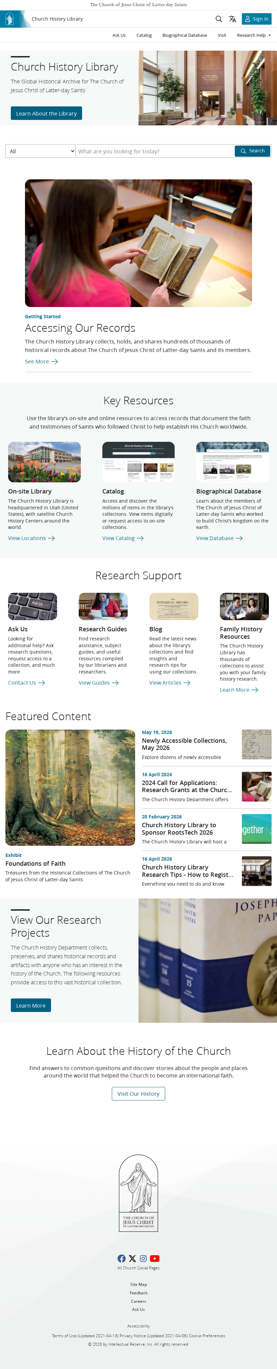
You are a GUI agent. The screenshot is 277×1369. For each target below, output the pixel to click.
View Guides (95, 682)
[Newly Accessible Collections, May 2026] (257, 744)
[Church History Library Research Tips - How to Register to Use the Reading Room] (257, 871)
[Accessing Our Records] (138, 243)
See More (37, 361)
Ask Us (18, 629)
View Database (215, 538)
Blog (155, 629)
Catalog (113, 491)
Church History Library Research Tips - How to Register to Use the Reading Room (188, 874)
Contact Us (22, 682)
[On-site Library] (44, 462)
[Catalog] (138, 462)
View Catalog (119, 538)
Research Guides (103, 629)
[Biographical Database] (232, 462)
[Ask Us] (32, 606)
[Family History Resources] (244, 606)
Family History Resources (241, 633)
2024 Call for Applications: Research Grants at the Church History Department (186, 790)
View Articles (166, 682)
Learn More (235, 689)
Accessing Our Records (80, 327)
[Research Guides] (103, 606)
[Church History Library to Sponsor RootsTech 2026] (257, 829)
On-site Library (30, 491)
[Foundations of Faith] (70, 788)
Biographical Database (228, 491)
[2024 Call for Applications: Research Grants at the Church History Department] (257, 787)
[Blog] (173, 606)
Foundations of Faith (35, 863)
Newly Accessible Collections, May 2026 (184, 744)
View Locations (27, 538)
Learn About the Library (46, 113)
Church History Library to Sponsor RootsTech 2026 (179, 828)
